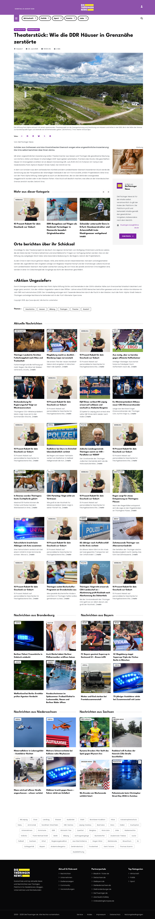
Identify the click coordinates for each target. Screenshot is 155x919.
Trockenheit (93, 846)
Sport (56, 18)
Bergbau (92, 830)
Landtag (46, 819)
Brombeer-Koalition (97, 819)
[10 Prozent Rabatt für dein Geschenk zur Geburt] (29, 209)
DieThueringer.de (100, 893)
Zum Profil (126, 236)
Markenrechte (130, 830)
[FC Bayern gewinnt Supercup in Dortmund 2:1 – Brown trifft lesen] (96, 636)
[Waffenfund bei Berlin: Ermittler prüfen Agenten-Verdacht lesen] (29, 675)
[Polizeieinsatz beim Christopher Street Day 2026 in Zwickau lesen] (127, 774)
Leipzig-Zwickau (85, 825)
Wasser (58, 819)
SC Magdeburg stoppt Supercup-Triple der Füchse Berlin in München (125, 657)
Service (80, 914)
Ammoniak (32, 825)
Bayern (42, 846)
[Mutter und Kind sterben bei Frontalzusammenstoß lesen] (96, 678)
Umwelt (51, 662)
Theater (75, 309)
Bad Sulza (101, 825)
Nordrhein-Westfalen (50, 825)
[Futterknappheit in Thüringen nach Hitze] (29, 340)
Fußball (21, 841)
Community (65, 885)
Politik (43, 18)
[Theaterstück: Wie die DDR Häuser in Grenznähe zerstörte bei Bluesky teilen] (39, 136)
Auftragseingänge (82, 836)
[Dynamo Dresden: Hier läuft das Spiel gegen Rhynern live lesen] (94, 732)
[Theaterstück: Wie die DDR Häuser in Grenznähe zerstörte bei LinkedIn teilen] (33, 136)
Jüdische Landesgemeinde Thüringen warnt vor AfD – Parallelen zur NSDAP (92, 452)
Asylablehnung (78, 852)
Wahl (82, 819)
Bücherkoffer (100, 836)
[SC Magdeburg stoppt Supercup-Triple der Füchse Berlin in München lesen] (128, 636)
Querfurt (80, 830)
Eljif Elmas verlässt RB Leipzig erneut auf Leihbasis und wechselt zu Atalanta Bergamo (94, 405)
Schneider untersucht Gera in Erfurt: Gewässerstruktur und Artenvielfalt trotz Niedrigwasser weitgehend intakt (95, 230)
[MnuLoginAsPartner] (141, 6)
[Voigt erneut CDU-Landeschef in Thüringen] (95, 572)
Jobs (82, 18)
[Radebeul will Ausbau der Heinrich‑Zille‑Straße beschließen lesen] (127, 732)
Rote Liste (106, 830)
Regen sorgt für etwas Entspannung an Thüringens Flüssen (125, 499)
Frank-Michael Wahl (40, 836)
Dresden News (86, 762)
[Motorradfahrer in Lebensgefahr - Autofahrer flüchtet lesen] (29, 732)
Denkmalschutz (77, 846)
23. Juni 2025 (33, 49)
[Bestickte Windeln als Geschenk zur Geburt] (95, 340)
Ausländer (71, 819)
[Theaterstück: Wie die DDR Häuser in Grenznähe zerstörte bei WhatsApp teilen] (22, 136)
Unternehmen (27, 830)
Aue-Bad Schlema (80, 841)
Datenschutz (115, 914)
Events (69, 18)
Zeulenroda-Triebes (118, 836)
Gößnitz (24, 836)
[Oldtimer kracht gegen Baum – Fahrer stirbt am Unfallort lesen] (61, 771)
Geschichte (29, 309)
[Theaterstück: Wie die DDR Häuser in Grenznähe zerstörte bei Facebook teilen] (27, 136)
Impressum (101, 914)
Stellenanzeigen (67, 881)
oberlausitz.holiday (101, 897)
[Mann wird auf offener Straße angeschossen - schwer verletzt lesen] (29, 771)
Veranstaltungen (67, 889)
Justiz (17, 623)
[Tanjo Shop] (128, 162)
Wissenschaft (33, 29)
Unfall (50, 425)
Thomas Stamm (126, 846)
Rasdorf (19, 49)
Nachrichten (20, 29)
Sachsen (32, 841)
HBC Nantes (68, 825)
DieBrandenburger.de (102, 889)
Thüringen (63, 309)
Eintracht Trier (66, 830)
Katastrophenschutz (129, 819)
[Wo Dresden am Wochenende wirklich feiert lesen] (94, 774)
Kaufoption (134, 825)
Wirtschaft (28, 18)
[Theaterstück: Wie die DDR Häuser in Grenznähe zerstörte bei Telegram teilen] (50, 136)
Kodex (89, 914)
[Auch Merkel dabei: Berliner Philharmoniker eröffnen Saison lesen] (61, 636)
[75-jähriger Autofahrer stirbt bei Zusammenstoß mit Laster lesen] (128, 678)
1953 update (86, 719)
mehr (33, 369)
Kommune (42, 830)
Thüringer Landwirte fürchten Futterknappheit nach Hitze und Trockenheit (28, 358)
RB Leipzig (24, 819)
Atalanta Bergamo (58, 846)
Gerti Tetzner (109, 846)
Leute (134, 836)
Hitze (113, 819)
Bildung (52, 309)
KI (140, 762)
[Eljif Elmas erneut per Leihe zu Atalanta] (95, 387)
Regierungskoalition (59, 841)
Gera (112, 825)
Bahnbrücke (112, 841)
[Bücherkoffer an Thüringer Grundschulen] (62, 572)
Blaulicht (117, 762)
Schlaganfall (29, 846)
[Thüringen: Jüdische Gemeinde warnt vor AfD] (95, 434)
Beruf (116, 519)
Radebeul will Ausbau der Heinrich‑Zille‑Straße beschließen (123, 754)
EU (138, 841)
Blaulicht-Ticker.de (101, 873)
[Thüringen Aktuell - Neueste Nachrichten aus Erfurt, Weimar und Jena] (87, 7)
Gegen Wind (97, 841)
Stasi (35, 819)
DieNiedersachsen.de (102, 885)
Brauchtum (127, 841)
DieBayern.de (98, 881)
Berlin (56, 836)
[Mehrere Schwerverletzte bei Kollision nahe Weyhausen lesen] (61, 732)
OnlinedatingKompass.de (103, 901)
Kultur (50, 623)
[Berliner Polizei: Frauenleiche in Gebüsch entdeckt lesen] (29, 636)
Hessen (42, 309)
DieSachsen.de (99, 877)
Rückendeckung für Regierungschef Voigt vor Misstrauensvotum (25, 405)
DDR (53, 830)
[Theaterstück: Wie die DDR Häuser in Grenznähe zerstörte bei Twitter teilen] (44, 136)
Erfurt (44, 841)
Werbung (19, 200)
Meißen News (118, 719)
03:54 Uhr (47, 49)
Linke (117, 830)
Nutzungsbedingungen (134, 914)
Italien (122, 825)
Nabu (20, 825)
